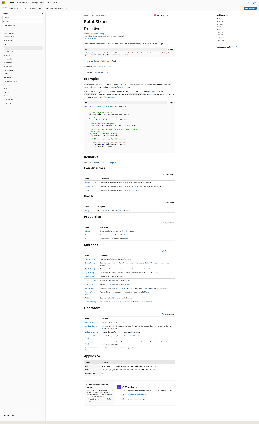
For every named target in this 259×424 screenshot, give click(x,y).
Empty (87, 210)
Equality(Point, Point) (92, 326)
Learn (86, 15)
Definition (220, 19)
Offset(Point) (89, 284)
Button (154, 91)
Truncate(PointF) (90, 302)
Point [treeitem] (7, 48)
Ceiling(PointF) (90, 263)
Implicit (113, 162)
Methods (220, 35)
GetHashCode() (90, 277)
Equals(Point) (89, 273)
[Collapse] (43, 13)
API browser (100, 15)
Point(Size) (88, 190)
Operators (220, 37)
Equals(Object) (90, 269)
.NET (92, 15)
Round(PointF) (89, 288)
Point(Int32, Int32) (91, 182)
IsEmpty (87, 231)
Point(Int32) (89, 186)
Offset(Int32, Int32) (91, 280)
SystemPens (121, 87)
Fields (219, 29)
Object (96, 61)
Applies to (220, 40)
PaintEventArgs (114, 97)
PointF (104, 162)
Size (137, 190)
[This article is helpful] (233, 47)
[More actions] (173, 15)
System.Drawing (98, 34)
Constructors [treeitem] (10, 51)
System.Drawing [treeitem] (9, 26)
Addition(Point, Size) (91, 322)
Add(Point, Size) (90, 259)
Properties (220, 32)
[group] (129, 54)
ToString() (88, 298)
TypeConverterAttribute (101, 66)
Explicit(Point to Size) (92, 332)
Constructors (221, 27)
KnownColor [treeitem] (8, 40)
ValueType (105, 61)
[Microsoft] (3, 2)
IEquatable (98, 72)
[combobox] (22, 17)
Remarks (220, 24)
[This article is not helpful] (236, 47)
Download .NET (250, 8)
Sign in (254, 3)
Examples (220, 21)
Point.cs (92, 39)
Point (105, 72)
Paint (166, 94)
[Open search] (249, 3)
